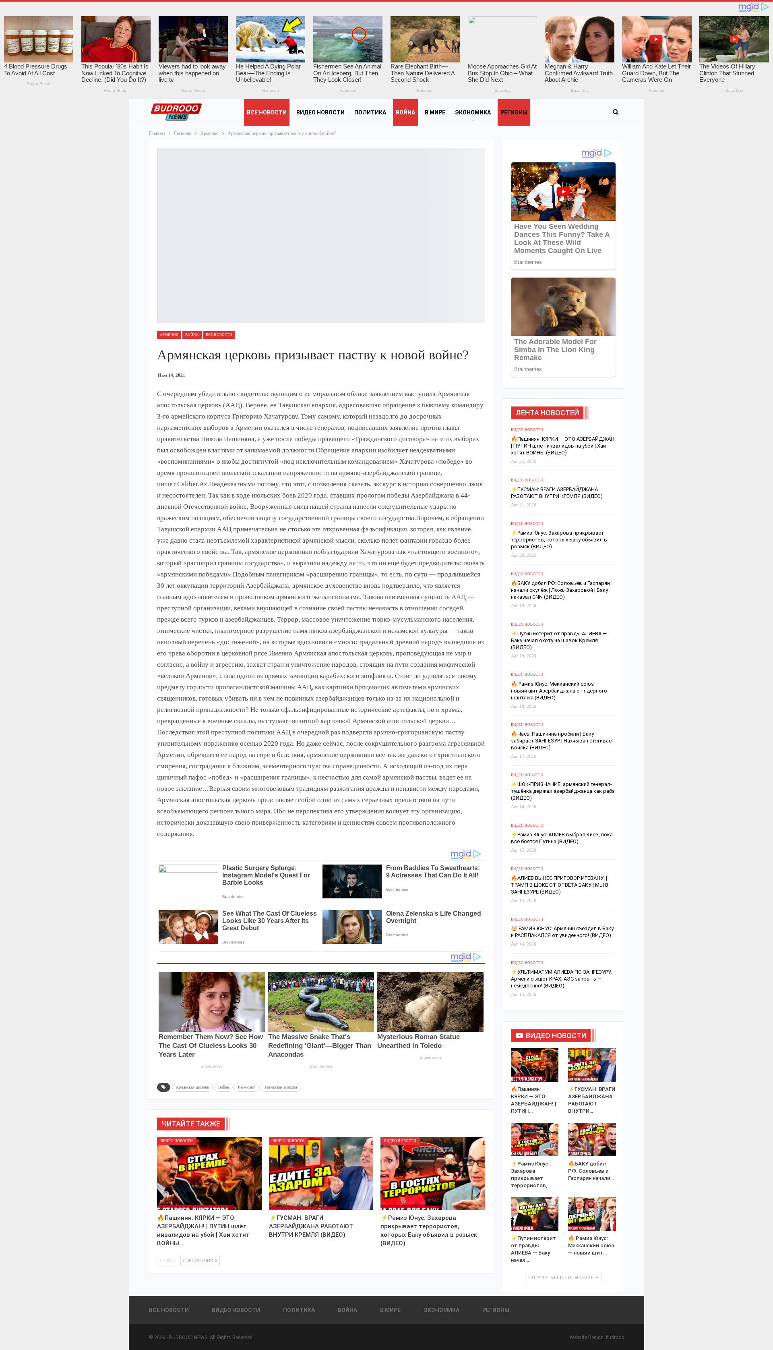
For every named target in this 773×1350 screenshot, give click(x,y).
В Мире (435, 112)
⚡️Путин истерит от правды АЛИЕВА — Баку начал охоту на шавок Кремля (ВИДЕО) (559, 640)
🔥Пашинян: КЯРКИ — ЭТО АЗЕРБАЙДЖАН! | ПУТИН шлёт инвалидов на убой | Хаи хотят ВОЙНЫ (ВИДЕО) (563, 446)
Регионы (513, 112)
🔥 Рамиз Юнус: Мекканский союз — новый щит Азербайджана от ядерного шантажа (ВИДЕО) (559, 691)
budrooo (615, 1337)
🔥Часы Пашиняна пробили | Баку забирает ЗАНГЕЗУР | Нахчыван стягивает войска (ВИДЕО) (562, 741)
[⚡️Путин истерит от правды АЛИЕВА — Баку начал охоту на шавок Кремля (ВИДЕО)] (535, 1214)
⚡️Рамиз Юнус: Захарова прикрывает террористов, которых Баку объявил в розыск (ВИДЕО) (559, 540)
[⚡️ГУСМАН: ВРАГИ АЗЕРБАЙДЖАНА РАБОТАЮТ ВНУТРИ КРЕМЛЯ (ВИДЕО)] (321, 1173)
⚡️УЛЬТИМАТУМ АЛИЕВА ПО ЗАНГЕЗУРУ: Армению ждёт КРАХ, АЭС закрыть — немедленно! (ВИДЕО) (561, 979)
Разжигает (246, 1087)
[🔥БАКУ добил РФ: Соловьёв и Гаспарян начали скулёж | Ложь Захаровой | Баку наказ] (592, 1139)
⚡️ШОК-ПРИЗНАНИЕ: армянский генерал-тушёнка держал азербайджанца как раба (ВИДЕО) (563, 791)
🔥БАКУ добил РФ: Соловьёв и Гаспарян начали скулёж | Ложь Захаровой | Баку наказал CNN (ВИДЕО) (560, 590)
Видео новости (320, 112)
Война (405, 112)
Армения (169, 335)
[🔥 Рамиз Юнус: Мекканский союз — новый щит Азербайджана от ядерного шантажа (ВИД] (592, 1214)
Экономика (473, 112)
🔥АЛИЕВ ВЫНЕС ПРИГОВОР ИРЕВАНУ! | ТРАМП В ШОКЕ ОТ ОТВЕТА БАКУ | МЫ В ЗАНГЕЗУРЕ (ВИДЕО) (559, 885)
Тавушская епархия (280, 1087)
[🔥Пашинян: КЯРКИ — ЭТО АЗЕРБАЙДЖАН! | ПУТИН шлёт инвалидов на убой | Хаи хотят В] (209, 1173)
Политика (370, 112)
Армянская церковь (192, 1087)
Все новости (267, 112)
